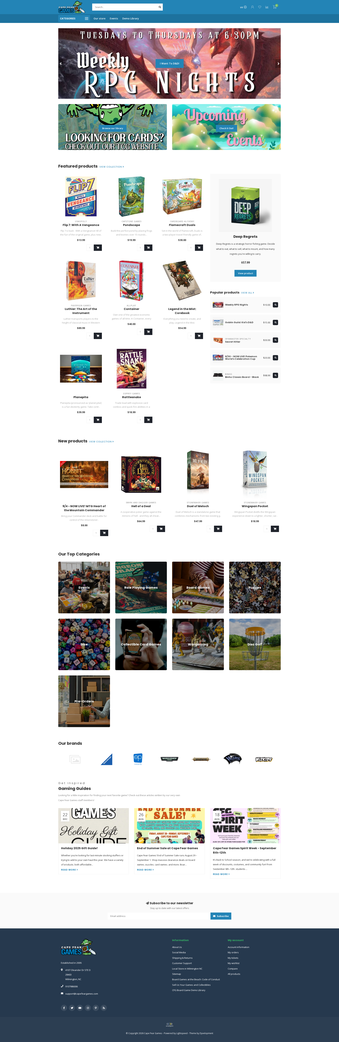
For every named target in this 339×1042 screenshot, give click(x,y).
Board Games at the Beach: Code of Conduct (196, 979)
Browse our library (112, 128)
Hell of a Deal (141, 506)
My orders (233, 952)
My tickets (233, 957)
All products (234, 973)
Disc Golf (234, 620)
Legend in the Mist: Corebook (182, 311)
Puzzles (233, 563)
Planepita (80, 397)
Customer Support (182, 963)
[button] (61, 63)
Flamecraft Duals (182, 225)
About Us (177, 947)
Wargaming (178, 620)
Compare (233, 968)
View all (247, 293)
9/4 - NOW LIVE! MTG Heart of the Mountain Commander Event (84, 510)
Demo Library (130, 18)
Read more (69, 869)
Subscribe (222, 916)
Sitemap (176, 973)
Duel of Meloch (198, 506)
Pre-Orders (64, 677)
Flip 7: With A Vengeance (81, 225)
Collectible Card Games (127, 620)
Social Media (179, 952)
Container (131, 309)
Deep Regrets (245, 236)
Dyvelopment (206, 1033)
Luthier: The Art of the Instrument (81, 311)
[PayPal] (169, 1025)
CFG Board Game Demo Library (188, 990)
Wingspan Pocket (255, 506)
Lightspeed (182, 1033)
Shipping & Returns (182, 957)
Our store (99, 18)
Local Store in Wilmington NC (187, 968)
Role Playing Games (126, 563)
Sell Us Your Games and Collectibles (191, 984)
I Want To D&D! (92, 63)
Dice (60, 620)
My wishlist (233, 963)
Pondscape (131, 225)
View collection (111, 167)
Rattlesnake (131, 397)
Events (114, 18)
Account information (238, 947)
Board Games (179, 563)
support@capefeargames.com (81, 993)
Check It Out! (226, 128)
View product (245, 273)
